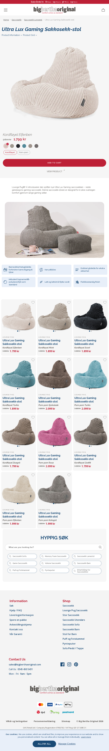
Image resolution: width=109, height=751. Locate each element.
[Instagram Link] (69, 665)
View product (54, 171)
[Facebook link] (62, 665)
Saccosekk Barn (71, 629)
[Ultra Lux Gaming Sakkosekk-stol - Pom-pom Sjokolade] (54, 374)
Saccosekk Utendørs (74, 619)
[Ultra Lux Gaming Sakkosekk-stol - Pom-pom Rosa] (54, 431)
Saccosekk (68, 605)
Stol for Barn (70, 634)
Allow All (44, 744)
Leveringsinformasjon (22, 615)
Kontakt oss (16, 629)
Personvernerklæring (44, 721)
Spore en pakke (18, 619)
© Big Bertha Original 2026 (89, 721)
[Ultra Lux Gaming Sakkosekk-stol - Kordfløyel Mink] (54, 316)
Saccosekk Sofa (71, 624)
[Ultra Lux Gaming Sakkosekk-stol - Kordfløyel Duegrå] (18, 431)
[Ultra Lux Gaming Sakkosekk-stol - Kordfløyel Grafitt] (90, 431)
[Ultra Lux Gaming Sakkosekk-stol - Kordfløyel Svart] (90, 316)
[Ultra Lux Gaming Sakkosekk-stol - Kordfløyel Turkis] (18, 374)
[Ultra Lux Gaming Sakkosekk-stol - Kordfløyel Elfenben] (18, 316)
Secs (75, 2)
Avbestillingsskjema (21, 624)
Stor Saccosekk (71, 615)
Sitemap (66, 721)
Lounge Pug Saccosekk (75, 610)
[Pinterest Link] (76, 665)
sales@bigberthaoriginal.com (25, 664)
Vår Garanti (16, 634)
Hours (58, 2)
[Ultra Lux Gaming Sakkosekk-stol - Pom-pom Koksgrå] (54, 489)
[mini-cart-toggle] (103, 10)
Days (49, 2)
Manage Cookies (67, 744)
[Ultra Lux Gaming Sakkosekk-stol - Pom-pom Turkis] (90, 374)
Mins (67, 2)
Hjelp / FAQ (16, 610)
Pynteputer (69, 643)
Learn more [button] (86, 737)
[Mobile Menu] (5, 10)
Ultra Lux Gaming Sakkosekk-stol (13, 344)
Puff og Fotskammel (73, 638)
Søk (11, 605)
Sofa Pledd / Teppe (73, 648)
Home (6, 20)
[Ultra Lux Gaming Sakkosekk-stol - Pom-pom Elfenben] (18, 489)
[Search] (100, 547)
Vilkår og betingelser (17, 721)
